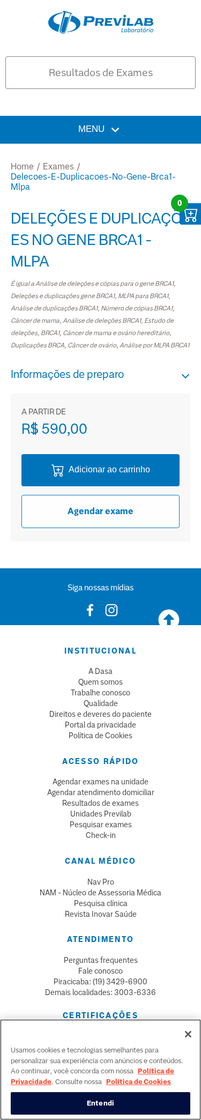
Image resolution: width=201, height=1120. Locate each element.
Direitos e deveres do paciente (100, 714)
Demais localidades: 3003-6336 (100, 992)
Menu (92, 129)
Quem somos (100, 682)
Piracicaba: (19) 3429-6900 (100, 981)
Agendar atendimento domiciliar (100, 792)
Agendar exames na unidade (100, 781)
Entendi (100, 1103)
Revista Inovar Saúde (101, 914)
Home (22, 166)
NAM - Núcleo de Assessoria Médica (100, 892)
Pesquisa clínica (101, 903)
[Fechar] (188, 1034)
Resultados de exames (100, 803)
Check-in (101, 835)
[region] (100, 1069)
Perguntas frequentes (101, 960)
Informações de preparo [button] (67, 374)
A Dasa (100, 671)
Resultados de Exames (101, 72)
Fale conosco (100, 971)
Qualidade (101, 703)
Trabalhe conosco (100, 692)
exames (58, 166)
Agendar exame (100, 511)
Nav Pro (100, 882)
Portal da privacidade (100, 725)
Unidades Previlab (100, 814)
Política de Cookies (100, 735)
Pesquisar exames (101, 824)
